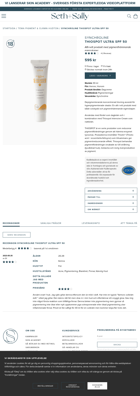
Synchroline (97, 37)
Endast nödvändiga (73, 386)
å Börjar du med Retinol (41, 344)
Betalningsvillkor (72, 344)
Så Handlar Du (70, 347)
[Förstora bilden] (40, 90)
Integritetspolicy (72, 336)
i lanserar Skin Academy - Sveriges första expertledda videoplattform (71, 3)
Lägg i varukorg (100, 75)
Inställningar (45, 386)
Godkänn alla (97, 386)
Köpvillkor (68, 340)
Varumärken (32, 347)
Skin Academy (33, 340)
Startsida (9, 28)
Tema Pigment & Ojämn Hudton (38, 28)
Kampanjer (32, 336)
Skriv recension (16, 235)
